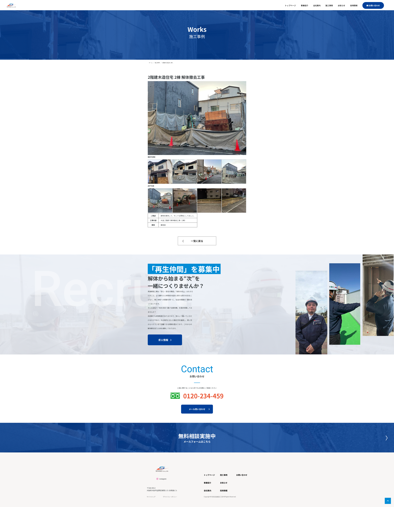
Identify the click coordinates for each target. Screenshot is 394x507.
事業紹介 (304, 5)
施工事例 (329, 5)
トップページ (290, 5)
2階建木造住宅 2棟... (167, 62)
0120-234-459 (203, 395)
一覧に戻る (197, 241)
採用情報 (353, 5)
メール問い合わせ (197, 409)
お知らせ (341, 5)
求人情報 (163, 340)
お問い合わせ (374, 5)
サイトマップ (151, 497)
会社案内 (317, 5)
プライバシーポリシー (170, 497)
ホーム (150, 62)
